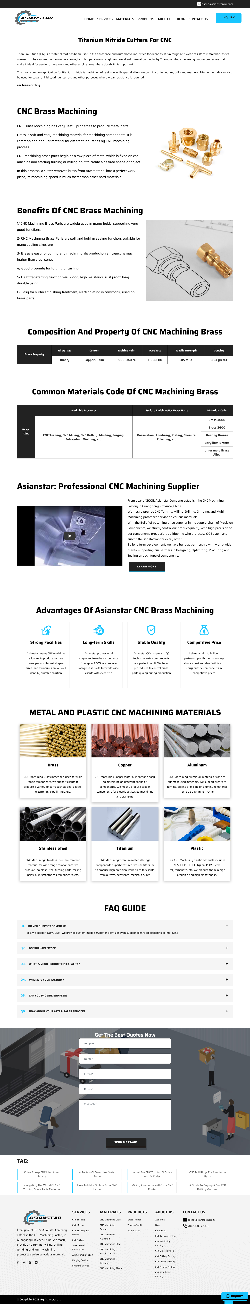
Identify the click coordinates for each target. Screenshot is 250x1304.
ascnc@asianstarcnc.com (217, 4)
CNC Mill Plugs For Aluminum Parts (207, 1174)
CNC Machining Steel (110, 1244)
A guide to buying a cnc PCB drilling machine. (207, 1187)
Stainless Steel (53, 848)
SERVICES (105, 19)
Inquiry (236, 1296)
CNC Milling (78, 1225)
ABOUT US (165, 19)
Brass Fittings (134, 1219)
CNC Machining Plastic (111, 1268)
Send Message (125, 1142)
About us (160, 1219)
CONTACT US (198, 19)
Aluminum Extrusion (82, 1255)
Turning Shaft (135, 1225)
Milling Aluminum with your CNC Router (152, 1187)
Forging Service (80, 1260)
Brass (53, 765)
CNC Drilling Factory (165, 1256)
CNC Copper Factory (165, 1267)
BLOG (181, 19)
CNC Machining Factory (163, 1243)
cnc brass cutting (28, 85)
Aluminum (197, 765)
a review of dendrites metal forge (97, 1174)
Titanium (125, 848)
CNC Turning (78, 1219)
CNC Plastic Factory (165, 1261)
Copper (125, 765)
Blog (157, 1225)
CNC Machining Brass (110, 1219)
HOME (89, 19)
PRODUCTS (146, 19)
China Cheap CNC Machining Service (42, 1174)
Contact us (160, 1230)
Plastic (196, 848)
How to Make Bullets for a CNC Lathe (97, 1187)
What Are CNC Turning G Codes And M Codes (152, 1174)
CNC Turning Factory (165, 1236)
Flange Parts (134, 1230)
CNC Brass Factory (164, 1251)
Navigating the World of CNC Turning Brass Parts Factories (41, 1187)
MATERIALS (125, 19)
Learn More (146, 566)
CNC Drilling (78, 1240)
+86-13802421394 (198, 1226)
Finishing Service (80, 1265)
